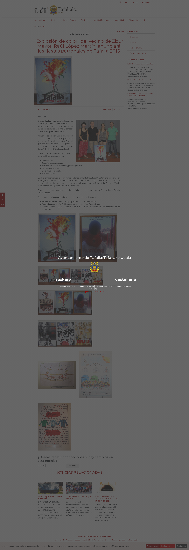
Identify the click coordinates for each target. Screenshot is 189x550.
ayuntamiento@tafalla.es (94, 291)
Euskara (63, 279)
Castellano (125, 279)
